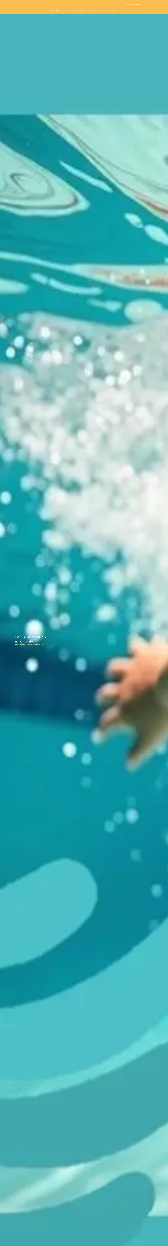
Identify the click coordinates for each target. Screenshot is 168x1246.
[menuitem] (126, 4)
